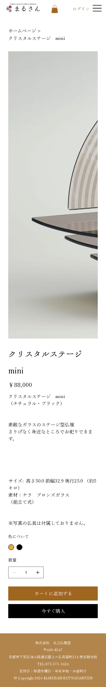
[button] (54, 9)
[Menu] (97, 8)
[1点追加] (38, 572)
